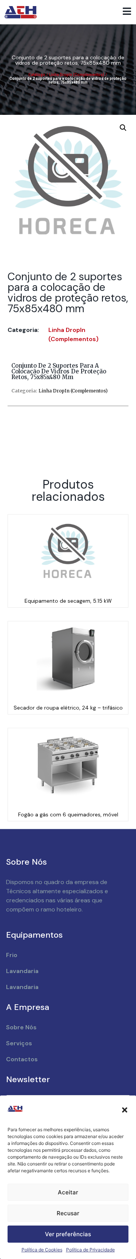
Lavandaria (22, 971)
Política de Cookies (42, 1250)
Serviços (19, 1043)
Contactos (22, 1059)
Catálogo (36, 75)
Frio (11, 955)
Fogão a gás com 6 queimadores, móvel (68, 814)
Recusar (68, 1213)
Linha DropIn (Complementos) (76, 75)
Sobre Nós (21, 1027)
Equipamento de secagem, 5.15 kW (68, 600)
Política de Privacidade (90, 1250)
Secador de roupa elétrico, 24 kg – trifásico (68, 707)
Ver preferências (68, 1234)
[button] (124, 1110)
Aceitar (68, 1192)
